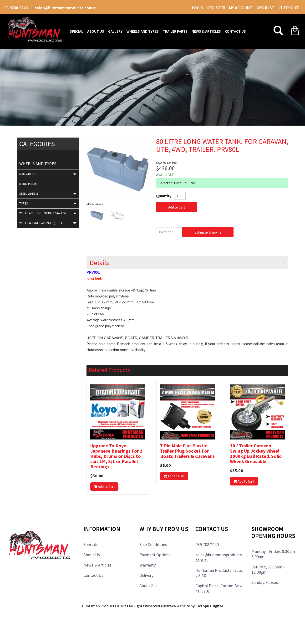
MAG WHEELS (27, 174)
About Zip (148, 585)
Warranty (147, 565)
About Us (91, 554)
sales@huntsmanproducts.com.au (66, 7)
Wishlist (265, 7)
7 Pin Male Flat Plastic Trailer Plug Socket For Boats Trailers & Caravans (187, 451)
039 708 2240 (207, 544)
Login (197, 7)
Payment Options (154, 554)
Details (99, 262)
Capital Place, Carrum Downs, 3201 (219, 588)
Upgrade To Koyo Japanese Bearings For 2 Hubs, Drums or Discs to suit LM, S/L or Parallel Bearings (116, 456)
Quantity (163, 195)
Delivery (146, 575)
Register (216, 7)
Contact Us (93, 575)
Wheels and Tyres (37, 163)
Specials (90, 544)
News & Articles (97, 565)
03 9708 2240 (16, 7)
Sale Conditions (153, 544)
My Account (241, 7)
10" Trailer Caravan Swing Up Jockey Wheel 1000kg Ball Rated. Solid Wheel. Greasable (256, 453)
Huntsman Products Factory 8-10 (219, 572)
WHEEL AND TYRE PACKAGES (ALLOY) (43, 213)
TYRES (23, 203)
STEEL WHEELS (28, 194)
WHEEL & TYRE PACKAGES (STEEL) (41, 223)
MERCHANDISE (28, 184)
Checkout (289, 7)
